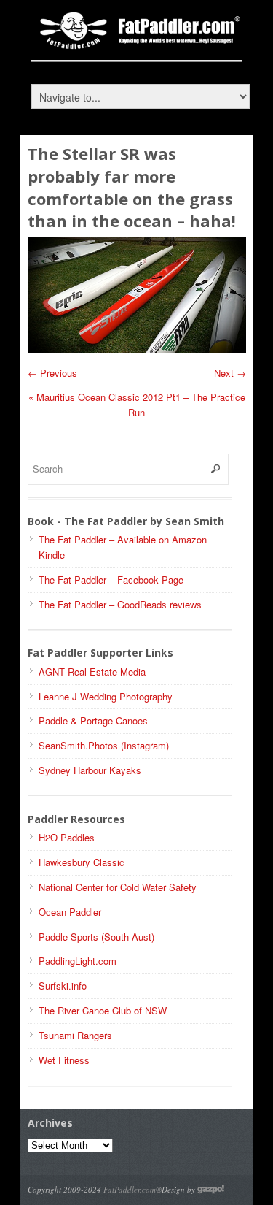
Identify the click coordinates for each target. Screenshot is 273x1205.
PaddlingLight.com (77, 961)
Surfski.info (63, 985)
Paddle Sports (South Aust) (96, 937)
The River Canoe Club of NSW (103, 1010)
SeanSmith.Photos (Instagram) (104, 745)
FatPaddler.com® (132, 1189)
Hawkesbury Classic (81, 862)
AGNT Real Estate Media (92, 671)
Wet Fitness (64, 1060)
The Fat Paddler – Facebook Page (111, 579)
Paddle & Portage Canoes (93, 720)
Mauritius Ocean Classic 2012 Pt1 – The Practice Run (136, 404)
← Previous (52, 373)
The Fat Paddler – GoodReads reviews (120, 604)
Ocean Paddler (70, 912)
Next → (230, 373)
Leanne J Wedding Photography (106, 696)
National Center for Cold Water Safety (118, 887)
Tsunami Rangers (75, 1035)
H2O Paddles (67, 837)
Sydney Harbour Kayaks (90, 770)
